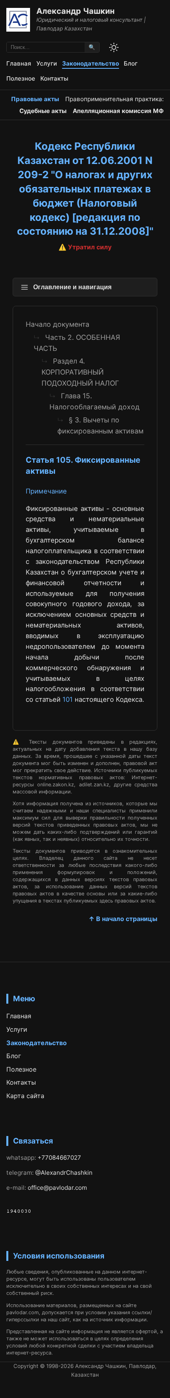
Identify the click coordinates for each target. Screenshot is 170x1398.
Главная (18, 63)
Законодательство (90, 63)
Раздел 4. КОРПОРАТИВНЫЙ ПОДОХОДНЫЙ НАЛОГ (80, 372)
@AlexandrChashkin (64, 1172)
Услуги (46, 63)
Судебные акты (42, 111)
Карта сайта (25, 1096)
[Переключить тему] (114, 47)
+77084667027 (59, 1157)
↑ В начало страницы (123, 919)
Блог (131, 63)
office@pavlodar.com (57, 1187)
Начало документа (57, 324)
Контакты (54, 78)
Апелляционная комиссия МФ (118, 111)
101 (67, 699)
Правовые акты (35, 99)
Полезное (20, 78)
